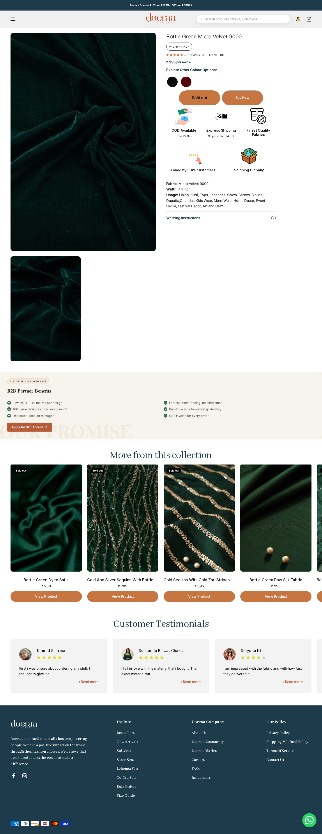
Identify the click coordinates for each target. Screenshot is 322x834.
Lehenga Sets (127, 768)
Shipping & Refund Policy (287, 742)
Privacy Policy (278, 733)
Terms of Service (280, 751)
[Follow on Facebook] (13, 776)
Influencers (201, 777)
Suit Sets (124, 751)
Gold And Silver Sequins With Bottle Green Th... (131, 580)
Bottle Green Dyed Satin (46, 580)
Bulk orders (126, 786)
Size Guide (126, 795)
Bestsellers (125, 733)
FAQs (196, 768)
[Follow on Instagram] (25, 776)
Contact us (275, 760)
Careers (198, 760)
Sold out (199, 97)
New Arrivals (127, 742)
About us (199, 733)
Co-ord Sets (126, 777)
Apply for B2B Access (27, 427)
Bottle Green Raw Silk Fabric (275, 580)
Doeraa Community (208, 742)
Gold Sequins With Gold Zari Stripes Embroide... (208, 580)
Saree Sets (125, 760)
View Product (46, 596)
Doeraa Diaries (204, 751)
